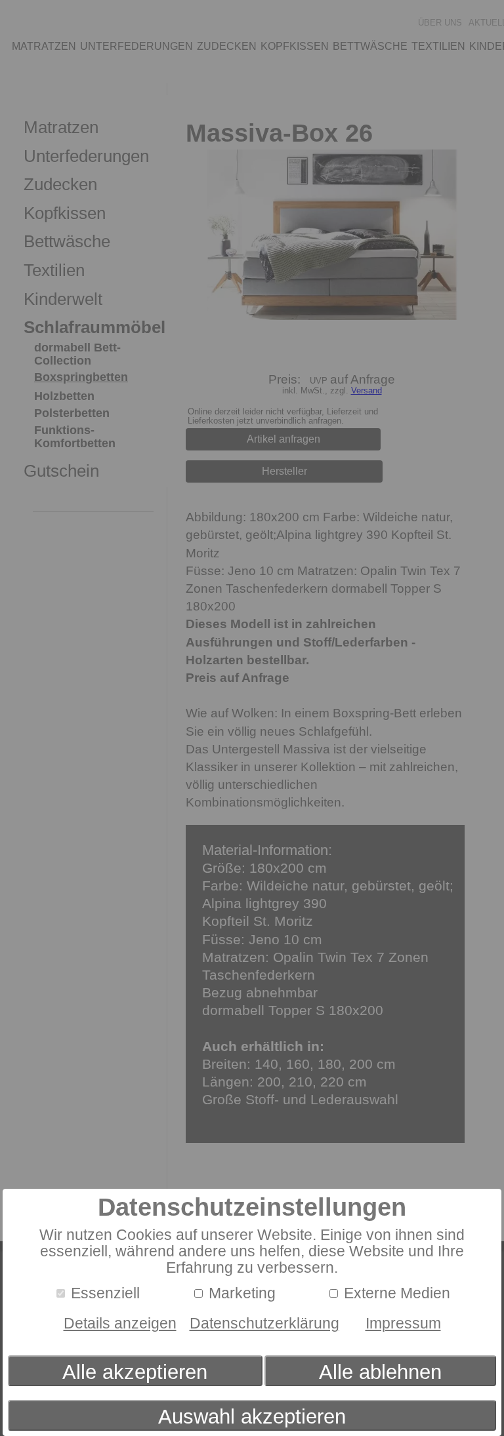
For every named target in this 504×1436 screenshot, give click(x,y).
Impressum (403, 1323)
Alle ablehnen (380, 1372)
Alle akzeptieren (134, 1372)
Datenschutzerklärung (264, 1323)
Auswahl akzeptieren (252, 1416)
